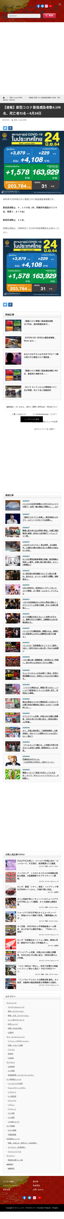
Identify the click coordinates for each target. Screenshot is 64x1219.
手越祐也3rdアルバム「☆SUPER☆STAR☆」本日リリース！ (38, 760)
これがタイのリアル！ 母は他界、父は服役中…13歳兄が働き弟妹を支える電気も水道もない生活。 (40, 547)
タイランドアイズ (14, 1151)
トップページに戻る (31, 419)
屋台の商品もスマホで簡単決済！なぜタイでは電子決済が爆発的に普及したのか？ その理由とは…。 (40, 704)
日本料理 (11, 1066)
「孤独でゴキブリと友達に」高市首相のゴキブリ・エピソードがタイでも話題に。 (40, 518)
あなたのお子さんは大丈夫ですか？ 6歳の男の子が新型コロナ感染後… (41, 355)
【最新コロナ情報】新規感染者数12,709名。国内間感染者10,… (38, 322)
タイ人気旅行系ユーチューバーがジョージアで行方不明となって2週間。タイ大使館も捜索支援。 (37, 902)
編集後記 (10, 1164)
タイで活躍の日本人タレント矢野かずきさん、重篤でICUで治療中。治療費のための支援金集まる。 (40, 619)
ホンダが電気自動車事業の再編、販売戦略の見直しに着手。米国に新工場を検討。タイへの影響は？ (40, 562)
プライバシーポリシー (12, 1186)
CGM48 (11, 1058)
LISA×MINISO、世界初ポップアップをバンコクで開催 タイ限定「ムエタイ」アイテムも (40, 590)
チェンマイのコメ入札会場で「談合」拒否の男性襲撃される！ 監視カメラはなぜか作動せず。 (40, 676)
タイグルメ (11, 1062)
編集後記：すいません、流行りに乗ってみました (19, 408)
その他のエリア (13, 1122)
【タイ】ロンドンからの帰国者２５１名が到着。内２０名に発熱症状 (40, 388)
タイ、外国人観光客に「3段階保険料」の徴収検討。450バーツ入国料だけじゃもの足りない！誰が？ (40, 733)
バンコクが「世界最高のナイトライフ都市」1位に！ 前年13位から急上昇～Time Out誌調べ (40, 648)
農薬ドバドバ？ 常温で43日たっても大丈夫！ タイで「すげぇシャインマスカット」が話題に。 (40, 775)
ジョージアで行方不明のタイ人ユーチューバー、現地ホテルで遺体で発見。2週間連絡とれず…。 (37, 915)
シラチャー (12, 1092)
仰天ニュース (13, 1024)
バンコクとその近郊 (15, 1083)
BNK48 (10, 1054)
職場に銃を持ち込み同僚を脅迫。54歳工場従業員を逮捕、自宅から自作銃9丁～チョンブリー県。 (40, 533)
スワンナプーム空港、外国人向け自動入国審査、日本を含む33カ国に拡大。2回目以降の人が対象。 (40, 719)
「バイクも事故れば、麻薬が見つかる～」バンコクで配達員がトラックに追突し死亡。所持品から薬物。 (40, 690)
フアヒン (11, 1105)
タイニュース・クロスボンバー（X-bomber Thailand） (33, 1208)
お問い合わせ (38, 1190)
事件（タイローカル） (52, 866)
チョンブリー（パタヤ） (17, 1088)
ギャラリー (11, 1156)
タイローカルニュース (52, 881)
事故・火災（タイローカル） (50, 974)
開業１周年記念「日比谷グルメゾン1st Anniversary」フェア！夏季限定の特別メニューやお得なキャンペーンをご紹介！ (44, 408)
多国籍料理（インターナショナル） (21, 1075)
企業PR (56, 892)
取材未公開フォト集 (15, 1160)
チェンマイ (12, 1100)
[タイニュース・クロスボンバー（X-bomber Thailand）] (31, 12)
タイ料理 (11, 1071)
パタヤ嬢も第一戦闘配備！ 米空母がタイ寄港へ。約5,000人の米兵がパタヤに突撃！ (40, 661)
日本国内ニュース (13, 1139)
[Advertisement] (32, 58)
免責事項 (36, 1186)
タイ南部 (11, 1117)
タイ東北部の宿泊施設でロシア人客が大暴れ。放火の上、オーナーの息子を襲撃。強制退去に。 (40, 576)
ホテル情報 (12, 1130)
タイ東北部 (12, 1096)
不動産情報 (12, 1134)
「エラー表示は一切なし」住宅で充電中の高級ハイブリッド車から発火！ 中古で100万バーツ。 (37, 969)
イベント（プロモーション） (18, 1041)
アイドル (11, 1049)
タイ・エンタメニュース (16, 1037)
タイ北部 (11, 1113)
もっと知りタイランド (16, 1020)
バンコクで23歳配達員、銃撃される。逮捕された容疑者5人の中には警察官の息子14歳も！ (40, 634)
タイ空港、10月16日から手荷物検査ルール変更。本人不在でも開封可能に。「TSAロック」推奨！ (37, 929)
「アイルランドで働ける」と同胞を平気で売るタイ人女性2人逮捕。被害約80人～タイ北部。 (40, 747)
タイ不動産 (11, 1126)
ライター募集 (8, 1182)
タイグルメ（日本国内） (17, 1147)
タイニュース (12, 1003)
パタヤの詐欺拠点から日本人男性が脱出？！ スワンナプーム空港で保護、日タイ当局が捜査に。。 (40, 605)
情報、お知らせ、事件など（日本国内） (23, 1143)
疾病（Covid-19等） (21, 120)
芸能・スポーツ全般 (15, 1045)
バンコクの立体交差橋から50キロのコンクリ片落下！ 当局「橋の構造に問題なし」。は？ (40, 505)
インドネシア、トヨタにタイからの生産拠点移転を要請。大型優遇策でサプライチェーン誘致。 (37, 876)
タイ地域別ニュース (14, 1079)
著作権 (35, 1182)
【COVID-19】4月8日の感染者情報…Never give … (40, 339)
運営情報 (6, 1190)
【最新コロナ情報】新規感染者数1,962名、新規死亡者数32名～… (41, 372)
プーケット (12, 1109)
